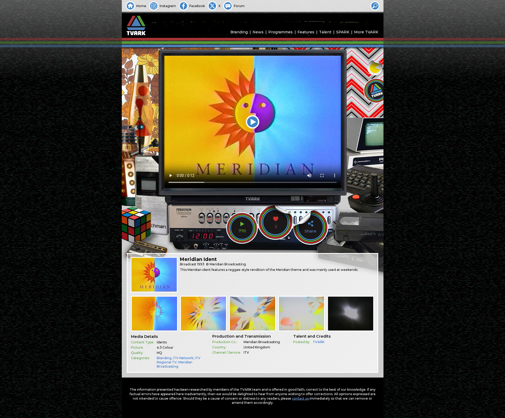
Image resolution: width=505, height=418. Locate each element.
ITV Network (183, 358)
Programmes (280, 32)
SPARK (342, 32)
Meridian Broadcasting (174, 364)
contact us (300, 398)
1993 (200, 264)
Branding (239, 32)
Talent (325, 32)
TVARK (318, 342)
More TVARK (366, 32)
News (258, 32)
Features (305, 32)
